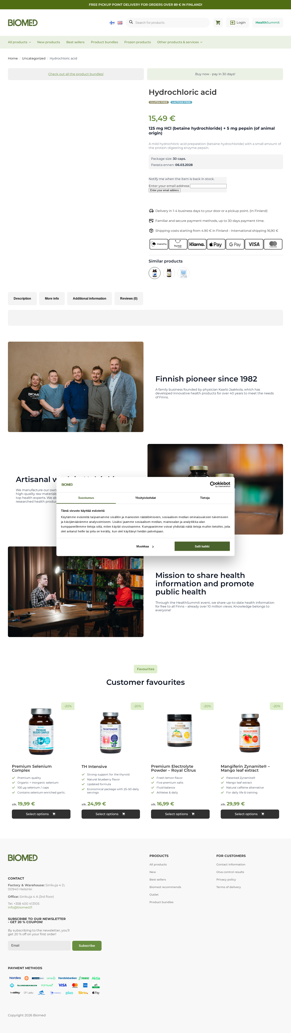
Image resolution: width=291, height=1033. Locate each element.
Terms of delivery (228, 887)
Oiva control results (230, 872)
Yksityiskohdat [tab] (145, 497)
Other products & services (178, 42)
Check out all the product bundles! (76, 74)
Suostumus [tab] (86, 497)
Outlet (154, 894)
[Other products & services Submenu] (202, 42)
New (152, 872)
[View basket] (218, 22)
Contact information (230, 864)
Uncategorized (34, 58)
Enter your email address (169, 186)
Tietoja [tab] (205, 497)
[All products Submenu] (31, 42)
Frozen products (137, 42)
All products (17, 42)
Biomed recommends (165, 887)
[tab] (22, 298)
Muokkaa (142, 546)
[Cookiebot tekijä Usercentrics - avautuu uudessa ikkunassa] (213, 485)
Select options (37, 814)
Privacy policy (226, 879)
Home (13, 58)
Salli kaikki (202, 546)
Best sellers (75, 42)
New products (48, 42)
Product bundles (104, 42)
